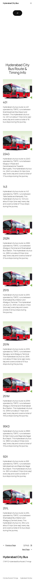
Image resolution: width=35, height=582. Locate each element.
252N (6, 238)
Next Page (27, 549)
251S (6, 290)
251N (6, 344)
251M (6, 396)
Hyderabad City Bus (11, 3)
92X (5, 456)
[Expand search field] (17, 13)
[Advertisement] (17, 42)
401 (5, 102)
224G (6, 154)
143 (5, 186)
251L (5, 508)
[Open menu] (31, 3)
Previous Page (9, 545)
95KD (6, 426)
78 (31, 545)
